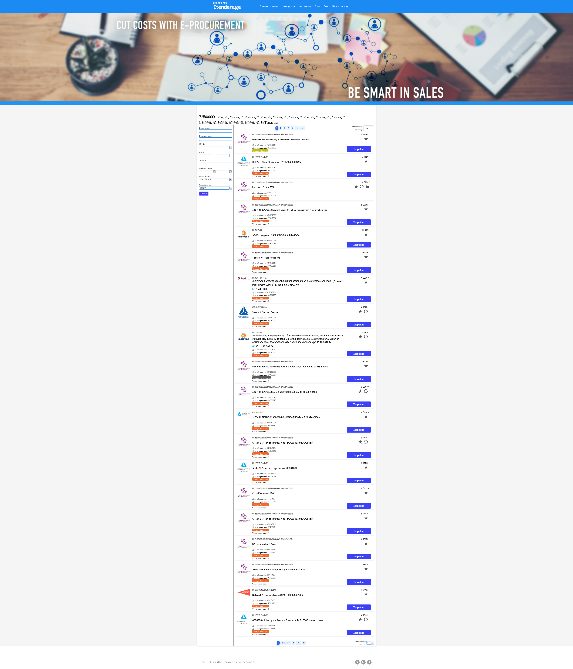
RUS (225, 3)
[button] (230, 147)
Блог (326, 6)
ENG (220, 3)
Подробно (358, 149)
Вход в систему (340, 6)
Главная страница (269, 6)
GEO (215, 3)
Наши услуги (288, 6)
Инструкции (305, 6)
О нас (317, 6)
